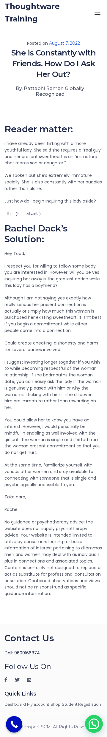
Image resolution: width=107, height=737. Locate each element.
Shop (56, 704)
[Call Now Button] (14, 724)
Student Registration (81, 704)
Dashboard (15, 704)
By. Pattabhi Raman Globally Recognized (50, 91)
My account (38, 704)
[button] (94, 724)
